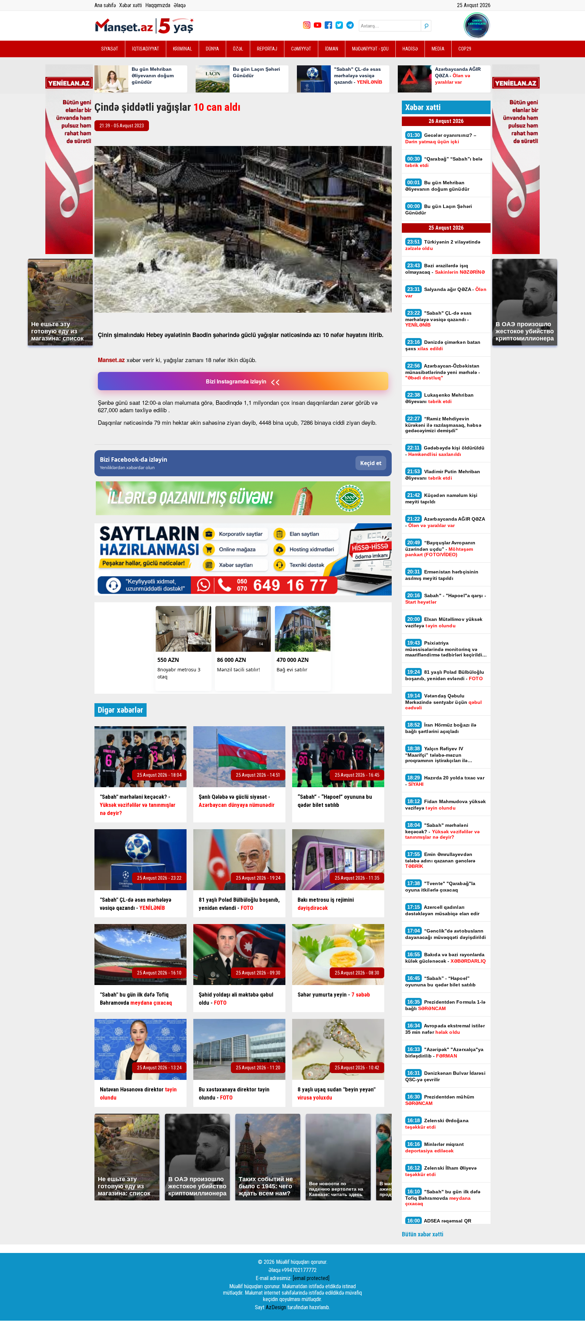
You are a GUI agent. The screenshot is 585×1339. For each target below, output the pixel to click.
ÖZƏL (238, 48)
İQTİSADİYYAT (145, 48)
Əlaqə (180, 5)
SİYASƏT (109, 48)
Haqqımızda (157, 5)
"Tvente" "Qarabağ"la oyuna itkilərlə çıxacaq (440, 886)
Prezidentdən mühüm (439, 1100)
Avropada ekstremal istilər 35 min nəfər (445, 1029)
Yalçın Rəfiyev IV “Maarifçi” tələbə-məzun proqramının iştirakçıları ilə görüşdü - (436, 754)
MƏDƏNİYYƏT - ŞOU (370, 48)
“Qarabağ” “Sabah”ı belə (444, 162)
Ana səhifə (105, 5)
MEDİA (438, 48)
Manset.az (111, 360)
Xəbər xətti (130, 5)
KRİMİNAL (182, 48)
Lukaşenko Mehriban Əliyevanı (439, 398)
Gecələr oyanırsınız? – (441, 138)
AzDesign (276, 1307)
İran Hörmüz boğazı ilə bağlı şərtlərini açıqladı (441, 728)
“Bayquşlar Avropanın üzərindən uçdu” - (440, 548)
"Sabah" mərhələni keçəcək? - (442, 831)
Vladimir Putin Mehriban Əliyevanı (442, 474)
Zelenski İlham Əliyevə (441, 1171)
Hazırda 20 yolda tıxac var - (444, 781)
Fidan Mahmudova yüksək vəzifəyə (445, 804)
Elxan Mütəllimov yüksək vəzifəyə (444, 622)
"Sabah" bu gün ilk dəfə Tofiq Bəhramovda (443, 1197)
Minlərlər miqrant (434, 1147)
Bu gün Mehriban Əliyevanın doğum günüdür (437, 186)
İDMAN (331, 48)
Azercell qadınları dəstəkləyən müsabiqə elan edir (443, 910)
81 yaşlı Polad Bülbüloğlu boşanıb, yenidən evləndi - (444, 675)
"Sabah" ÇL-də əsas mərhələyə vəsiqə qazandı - (438, 319)
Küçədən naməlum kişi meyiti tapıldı (441, 498)
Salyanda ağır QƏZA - (445, 292)
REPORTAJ (267, 48)
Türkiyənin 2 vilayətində (443, 245)
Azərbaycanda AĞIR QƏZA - (445, 522)
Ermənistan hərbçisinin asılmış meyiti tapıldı (442, 575)
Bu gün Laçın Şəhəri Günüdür (438, 209)
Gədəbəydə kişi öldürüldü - (445, 451)
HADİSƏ (410, 48)
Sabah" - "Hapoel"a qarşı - (445, 598)
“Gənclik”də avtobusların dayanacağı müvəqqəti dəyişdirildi (445, 934)
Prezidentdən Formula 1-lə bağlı (445, 1005)
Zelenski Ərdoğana (437, 1123)
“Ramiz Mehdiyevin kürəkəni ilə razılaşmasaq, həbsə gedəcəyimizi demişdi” (443, 424)
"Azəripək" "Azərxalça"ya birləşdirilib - (444, 1052)
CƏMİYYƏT (301, 48)
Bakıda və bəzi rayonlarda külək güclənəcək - (445, 957)
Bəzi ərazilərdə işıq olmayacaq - (445, 269)
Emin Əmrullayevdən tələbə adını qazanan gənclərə (440, 860)
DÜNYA (212, 48)
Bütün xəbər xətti (422, 1234)
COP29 (464, 48)
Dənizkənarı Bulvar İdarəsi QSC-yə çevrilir (445, 1076)
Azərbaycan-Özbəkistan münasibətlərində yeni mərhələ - (442, 371)
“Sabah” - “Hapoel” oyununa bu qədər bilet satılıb (440, 981)
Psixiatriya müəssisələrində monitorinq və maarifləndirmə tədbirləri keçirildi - (445, 648)
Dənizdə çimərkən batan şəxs (443, 345)
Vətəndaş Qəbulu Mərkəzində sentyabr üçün (443, 701)
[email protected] (311, 1278)
